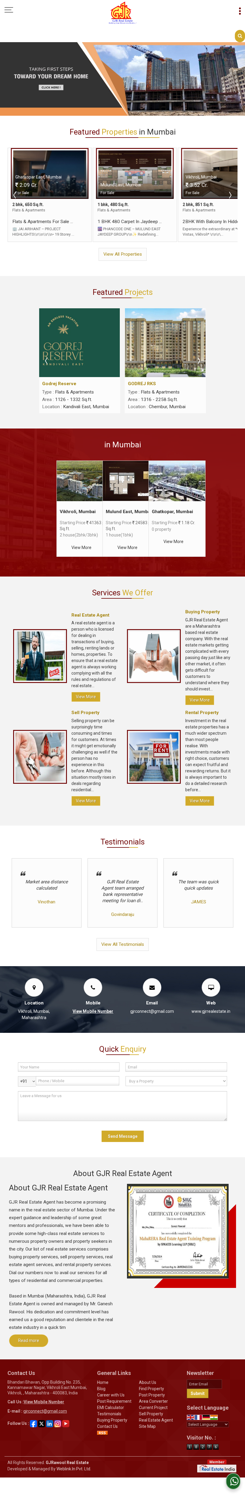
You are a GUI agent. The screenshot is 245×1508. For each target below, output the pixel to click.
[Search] (240, 36)
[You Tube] (65, 1423)
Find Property (151, 1388)
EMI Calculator (110, 1407)
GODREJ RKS (142, 383)
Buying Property (202, 612)
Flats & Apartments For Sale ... (39, 221)
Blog (101, 1388)
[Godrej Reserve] (79, 342)
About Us (147, 1382)
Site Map (147, 1426)
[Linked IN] (49, 1423)
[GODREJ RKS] (165, 342)
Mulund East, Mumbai (128, 511)
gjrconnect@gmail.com (152, 1011)
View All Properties (122, 254)
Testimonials (109, 1413)
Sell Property (85, 712)
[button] (93, 1011)
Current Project (153, 1407)
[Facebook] (33, 1423)
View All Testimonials (122, 944)
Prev (15, 195)
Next (230, 195)
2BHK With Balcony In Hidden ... (210, 221)
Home (102, 1382)
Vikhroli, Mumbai (78, 511)
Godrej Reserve (59, 383)
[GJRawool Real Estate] (122, 12)
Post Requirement (114, 1401)
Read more (28, 1340)
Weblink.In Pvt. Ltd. (73, 1468)
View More (81, 547)
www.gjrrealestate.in (211, 1011)
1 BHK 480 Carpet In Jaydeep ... (126, 221)
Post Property (152, 1395)
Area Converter (153, 1401)
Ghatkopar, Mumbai (172, 511)
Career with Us (111, 1395)
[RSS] (102, 1432)
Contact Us (107, 1426)
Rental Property (202, 712)
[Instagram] (57, 1423)
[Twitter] (41, 1423)
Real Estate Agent (90, 615)
